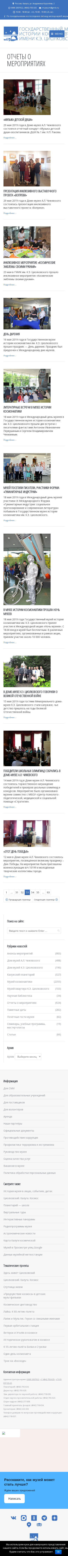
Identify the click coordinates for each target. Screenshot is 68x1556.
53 (27, 892)
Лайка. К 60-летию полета (18, 1311)
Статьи (11, 1034)
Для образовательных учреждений (24, 1095)
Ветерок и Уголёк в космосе (20, 1332)
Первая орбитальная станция (21, 1325)
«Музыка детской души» (18, 119)
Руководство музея (15, 1151)
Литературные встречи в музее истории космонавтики (27, 409)
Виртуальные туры (14, 1212)
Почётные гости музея (20, 1016)
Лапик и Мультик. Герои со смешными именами (31, 1318)
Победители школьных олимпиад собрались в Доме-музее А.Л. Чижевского (32, 772)
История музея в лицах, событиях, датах (27, 1191)
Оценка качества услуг (17, 1158)
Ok (58, 1552)
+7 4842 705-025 (47, 1379)
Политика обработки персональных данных (29, 1172)
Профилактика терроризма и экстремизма (28, 1144)
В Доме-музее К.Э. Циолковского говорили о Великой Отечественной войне (30, 693)
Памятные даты (16, 1009)
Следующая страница (44, 899)
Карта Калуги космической (19, 1240)
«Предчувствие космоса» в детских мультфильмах (24, 1295)
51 (17, 892)
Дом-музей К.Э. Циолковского (25, 967)
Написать (14, 1498)
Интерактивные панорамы (19, 1219)
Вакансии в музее (13, 1165)
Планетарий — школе (16, 1205)
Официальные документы (18, 1130)
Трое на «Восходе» (14, 1361)
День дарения (11, 334)
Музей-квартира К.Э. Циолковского (28, 988)
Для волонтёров (13, 1109)
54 (32, 892)
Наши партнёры (12, 1123)
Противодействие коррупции (20, 1137)
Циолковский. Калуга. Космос (21, 1198)
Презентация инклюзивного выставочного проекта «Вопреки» (29, 193)
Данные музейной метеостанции (22, 1254)
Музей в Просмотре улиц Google (22, 1247)
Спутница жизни (13, 1287)
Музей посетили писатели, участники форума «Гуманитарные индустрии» (31, 489)
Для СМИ (8, 1088)
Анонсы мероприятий (20, 953)
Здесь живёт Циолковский (19, 1272)
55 (37, 892)
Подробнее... (9, 137)
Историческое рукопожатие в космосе (26, 1339)
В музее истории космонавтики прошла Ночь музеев (31, 611)
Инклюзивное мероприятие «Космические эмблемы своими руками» (29, 264)
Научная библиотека (19, 995)
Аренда (7, 1116)
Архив (10, 1056)
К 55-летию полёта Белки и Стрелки (24, 1346)
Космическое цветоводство (20, 1304)
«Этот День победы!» (16, 851)
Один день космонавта (17, 1353)
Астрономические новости (19, 1233)
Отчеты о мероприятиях (21, 1002)
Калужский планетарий (21, 974)
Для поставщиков (14, 1102)
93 (48, 892)
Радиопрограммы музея (17, 1226)
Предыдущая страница (20, 899)
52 (22, 892)
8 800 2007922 (33, 1379)
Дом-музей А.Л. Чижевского (23, 960)
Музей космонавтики (19, 981)
